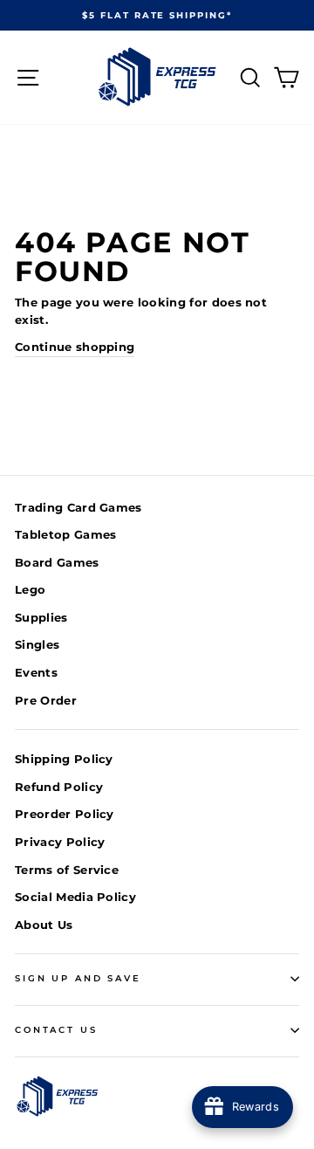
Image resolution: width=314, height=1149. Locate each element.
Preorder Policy (64, 814)
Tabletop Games (65, 534)
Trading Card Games (78, 507)
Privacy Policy (60, 842)
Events (36, 672)
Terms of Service (67, 870)
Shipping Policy (64, 759)
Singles (37, 644)
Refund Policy (59, 787)
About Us (44, 925)
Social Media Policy (75, 897)
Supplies (41, 617)
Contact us (56, 1030)
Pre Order (46, 700)
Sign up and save (78, 978)
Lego (30, 589)
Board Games (57, 562)
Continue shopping (74, 347)
